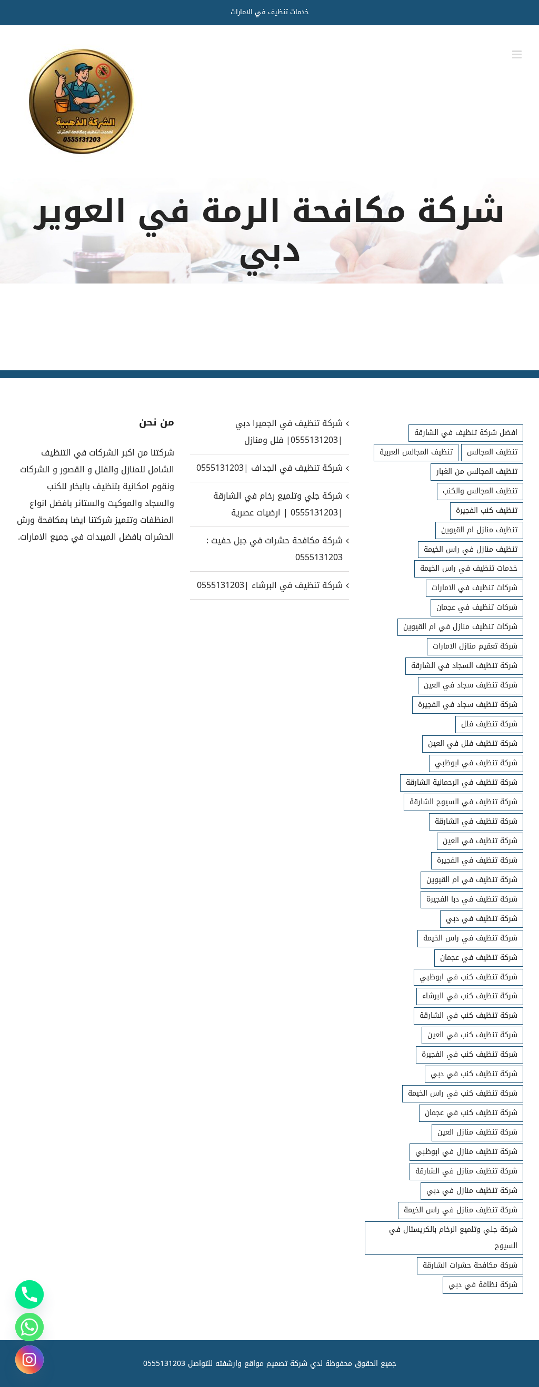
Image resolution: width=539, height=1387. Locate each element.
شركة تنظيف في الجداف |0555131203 (269, 468)
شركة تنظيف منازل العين (477, 1132)
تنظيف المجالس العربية (416, 452)
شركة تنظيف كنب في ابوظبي (468, 977)
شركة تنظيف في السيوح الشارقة (463, 802)
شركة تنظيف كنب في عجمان (471, 1113)
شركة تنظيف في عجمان (478, 957)
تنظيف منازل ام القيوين (479, 530)
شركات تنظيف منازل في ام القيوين (460, 627)
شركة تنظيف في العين (480, 841)
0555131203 (164, 1363)
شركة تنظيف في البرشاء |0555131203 (269, 585)
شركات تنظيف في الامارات (474, 588)
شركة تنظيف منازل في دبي (471, 1190)
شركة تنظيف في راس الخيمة (470, 938)
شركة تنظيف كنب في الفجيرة (469, 1054)
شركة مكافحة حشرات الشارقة (470, 1265)
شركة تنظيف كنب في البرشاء (469, 996)
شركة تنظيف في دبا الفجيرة (471, 899)
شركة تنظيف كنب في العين (472, 1035)
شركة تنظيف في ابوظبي (476, 763)
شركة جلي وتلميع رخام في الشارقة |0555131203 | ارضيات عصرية (277, 504)
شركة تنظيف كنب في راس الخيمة (462, 1093)
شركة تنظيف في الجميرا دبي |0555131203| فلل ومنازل (288, 431)
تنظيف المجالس (492, 452)
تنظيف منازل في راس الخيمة (470, 549)
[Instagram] (29, 1359)
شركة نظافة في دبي (482, 1285)
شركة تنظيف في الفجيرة (477, 860)
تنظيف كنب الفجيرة (486, 510)
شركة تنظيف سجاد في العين (470, 685)
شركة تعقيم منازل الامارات (475, 646)
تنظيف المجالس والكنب (480, 491)
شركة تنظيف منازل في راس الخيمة (460, 1210)
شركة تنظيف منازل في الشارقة (466, 1171)
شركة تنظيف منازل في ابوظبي (466, 1152)
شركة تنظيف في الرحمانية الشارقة (461, 782)
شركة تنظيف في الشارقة (476, 821)
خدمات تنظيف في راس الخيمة (468, 568)
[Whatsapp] (29, 1327)
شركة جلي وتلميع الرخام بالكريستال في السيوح (453, 1237)
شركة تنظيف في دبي (481, 919)
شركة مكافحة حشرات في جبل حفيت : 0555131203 (274, 548)
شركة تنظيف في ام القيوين (471, 880)
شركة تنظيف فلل (489, 724)
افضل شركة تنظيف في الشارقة (465, 433)
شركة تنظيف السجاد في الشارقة (464, 666)
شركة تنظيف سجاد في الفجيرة (467, 704)
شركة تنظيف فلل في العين (472, 743)
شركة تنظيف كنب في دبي (474, 1074)
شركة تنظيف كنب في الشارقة (468, 1015)
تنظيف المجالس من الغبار (476, 471)
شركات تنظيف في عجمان (476, 607)
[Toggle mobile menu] (517, 54)
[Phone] (29, 1294)
